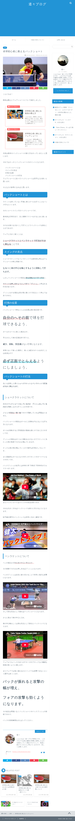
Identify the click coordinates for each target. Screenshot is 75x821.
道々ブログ (37, 4)
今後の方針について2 (37, 40)
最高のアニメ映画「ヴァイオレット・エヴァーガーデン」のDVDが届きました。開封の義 (64, 111)
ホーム (14, 40)
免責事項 (21, 818)
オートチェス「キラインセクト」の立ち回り (64, 136)
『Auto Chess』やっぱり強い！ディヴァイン (64, 129)
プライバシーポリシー (10, 818)
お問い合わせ (61, 40)
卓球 (5, 47)
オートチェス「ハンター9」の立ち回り (63, 121)
